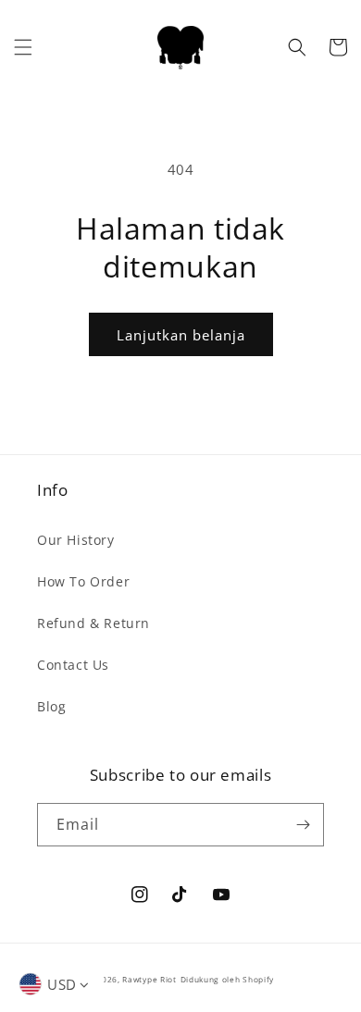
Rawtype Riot (149, 979)
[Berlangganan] (302, 824)
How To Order (83, 581)
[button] (23, 47)
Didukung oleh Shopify (227, 979)
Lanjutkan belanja (181, 335)
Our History (76, 540)
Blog (51, 706)
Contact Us (73, 664)
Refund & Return (93, 623)
